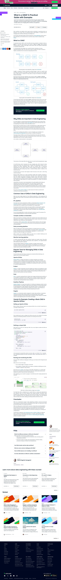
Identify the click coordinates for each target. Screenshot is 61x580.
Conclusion (2, 43)
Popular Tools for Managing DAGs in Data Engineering (5, 39)
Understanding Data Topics (30, 566)
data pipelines (30, 122)
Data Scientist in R (39, 561)
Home (15, 12)
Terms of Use (34, 578)
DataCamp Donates (40, 554)
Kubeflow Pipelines (17, 284)
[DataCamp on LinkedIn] (10, 576)
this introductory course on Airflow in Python (32, 412)
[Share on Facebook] (5, 49)
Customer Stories (28, 551)
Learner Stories (39, 551)
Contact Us (6, 554)
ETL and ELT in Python (23, 189)
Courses (16, 548)
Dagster (15, 293)
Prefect (15, 268)
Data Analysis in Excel (18, 564)
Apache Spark (41, 229)
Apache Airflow (24, 221)
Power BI (49, 551)
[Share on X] (9, 49)
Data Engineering (22, 12)
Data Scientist (50, 561)
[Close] (60, 2)
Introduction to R (17, 561)
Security (30, 578)
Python (49, 545)
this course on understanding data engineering (35, 414)
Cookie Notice (11, 578)
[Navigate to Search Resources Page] (43, 8)
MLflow (27, 243)
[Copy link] (1, 49)
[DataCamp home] (10, 573)
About (5, 545)
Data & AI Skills (28, 545)
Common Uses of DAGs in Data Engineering (5, 37)
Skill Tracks (17, 547)
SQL (48, 548)
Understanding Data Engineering (19, 133)
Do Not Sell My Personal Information (18, 578)
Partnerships (6, 551)
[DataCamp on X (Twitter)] (7, 576)
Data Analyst (50, 558)
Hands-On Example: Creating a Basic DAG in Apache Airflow (5, 42)
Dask (14, 276)
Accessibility (26, 578)
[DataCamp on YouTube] (13, 576)
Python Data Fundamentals (30, 561)
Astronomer (39, 69)
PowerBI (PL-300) (50, 564)
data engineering (37, 35)
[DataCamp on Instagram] (16, 576)
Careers (5, 548)
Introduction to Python (18, 558)
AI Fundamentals (28, 558)
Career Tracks (17, 545)
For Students (39, 547)
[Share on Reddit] (7, 49)
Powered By (40, 312)
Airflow (15, 37)
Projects (16, 551)
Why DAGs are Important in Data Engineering (5, 35)
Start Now (54, 1)
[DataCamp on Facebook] (4, 576)
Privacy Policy (6, 578)
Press (5, 547)
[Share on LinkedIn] (3, 49)
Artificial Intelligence (7, 558)
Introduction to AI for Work (19, 565)
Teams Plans (28, 548)
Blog (18, 12)
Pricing (27, 547)
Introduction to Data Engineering (30, 475)
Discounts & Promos (40, 548)
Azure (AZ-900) (50, 565)
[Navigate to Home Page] (6, 5)
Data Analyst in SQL (40, 558)
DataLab (16, 554)
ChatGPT (49, 554)
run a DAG (21, 369)
